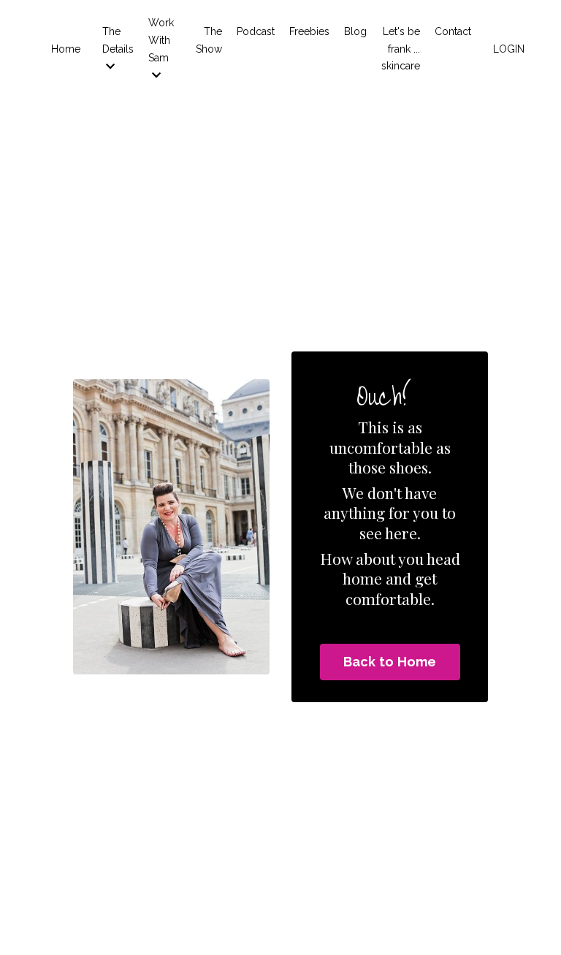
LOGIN (508, 49)
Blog (355, 31)
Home (65, 49)
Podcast (256, 31)
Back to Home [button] (390, 661)
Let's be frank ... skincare (400, 49)
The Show (209, 40)
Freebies (309, 31)
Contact (453, 31)
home (362, 578)
